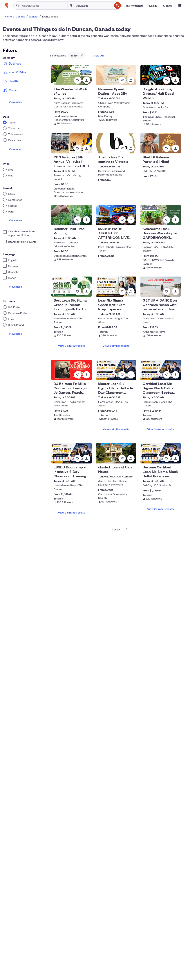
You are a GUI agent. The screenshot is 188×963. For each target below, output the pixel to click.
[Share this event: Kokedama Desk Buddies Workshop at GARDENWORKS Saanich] (175, 220)
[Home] (6, 5)
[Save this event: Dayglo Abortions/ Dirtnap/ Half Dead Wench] (166, 80)
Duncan (33, 16)
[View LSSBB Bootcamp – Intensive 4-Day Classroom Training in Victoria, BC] (71, 453)
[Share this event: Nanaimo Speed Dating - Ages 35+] (131, 80)
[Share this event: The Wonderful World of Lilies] (86, 80)
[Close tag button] (82, 55)
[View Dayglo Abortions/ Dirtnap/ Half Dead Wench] (160, 75)
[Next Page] (126, 529)
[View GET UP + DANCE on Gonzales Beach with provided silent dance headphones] (160, 287)
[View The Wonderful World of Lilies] (71, 75)
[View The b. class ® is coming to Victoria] (116, 143)
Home (8, 16)
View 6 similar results (160, 429)
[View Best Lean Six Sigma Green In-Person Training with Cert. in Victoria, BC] (71, 287)
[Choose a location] (71, 5)
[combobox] (94, 5)
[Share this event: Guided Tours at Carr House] (131, 458)
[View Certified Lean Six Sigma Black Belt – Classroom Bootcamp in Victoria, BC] (160, 370)
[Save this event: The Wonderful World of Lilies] (77, 80)
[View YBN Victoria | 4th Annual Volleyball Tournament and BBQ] (71, 143)
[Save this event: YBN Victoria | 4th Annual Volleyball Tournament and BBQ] (77, 148)
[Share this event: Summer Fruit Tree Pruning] (86, 220)
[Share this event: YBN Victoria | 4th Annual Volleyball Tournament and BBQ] (86, 148)
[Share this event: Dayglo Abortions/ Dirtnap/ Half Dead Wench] (175, 80)
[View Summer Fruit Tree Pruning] (71, 215)
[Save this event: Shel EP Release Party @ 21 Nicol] (166, 148)
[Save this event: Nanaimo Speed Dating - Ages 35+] (122, 80)
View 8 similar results (71, 345)
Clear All (98, 55)
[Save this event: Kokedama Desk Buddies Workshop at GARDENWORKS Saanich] (166, 220)
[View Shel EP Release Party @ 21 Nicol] (160, 143)
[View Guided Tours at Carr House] (116, 453)
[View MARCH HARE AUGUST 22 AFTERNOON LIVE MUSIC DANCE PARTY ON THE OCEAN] (116, 215)
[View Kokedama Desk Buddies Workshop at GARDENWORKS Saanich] (160, 215)
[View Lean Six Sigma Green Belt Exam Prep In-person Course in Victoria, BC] (116, 287)
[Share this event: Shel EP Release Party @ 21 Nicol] (175, 148)
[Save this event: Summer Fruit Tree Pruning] (77, 220)
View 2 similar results (160, 509)
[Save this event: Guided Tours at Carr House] (122, 458)
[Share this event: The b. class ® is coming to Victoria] (131, 148)
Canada (20, 16)
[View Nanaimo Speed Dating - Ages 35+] (116, 75)
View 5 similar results (116, 429)
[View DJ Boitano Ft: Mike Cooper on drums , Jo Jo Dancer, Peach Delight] (71, 370)
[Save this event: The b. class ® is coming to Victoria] (122, 148)
